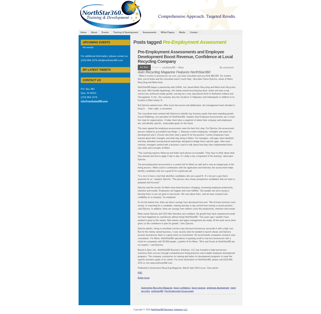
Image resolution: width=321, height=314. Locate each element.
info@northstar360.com (94, 101)
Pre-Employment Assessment (179, 291)
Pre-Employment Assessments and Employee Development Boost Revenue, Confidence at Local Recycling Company (185, 56)
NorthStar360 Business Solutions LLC (169, 309)
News (181, 67)
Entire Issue (143, 278)
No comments (227, 67)
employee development (218, 288)
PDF (140, 273)
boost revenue (198, 288)
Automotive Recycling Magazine (156, 288)
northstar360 (168, 67)
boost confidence (182, 288)
